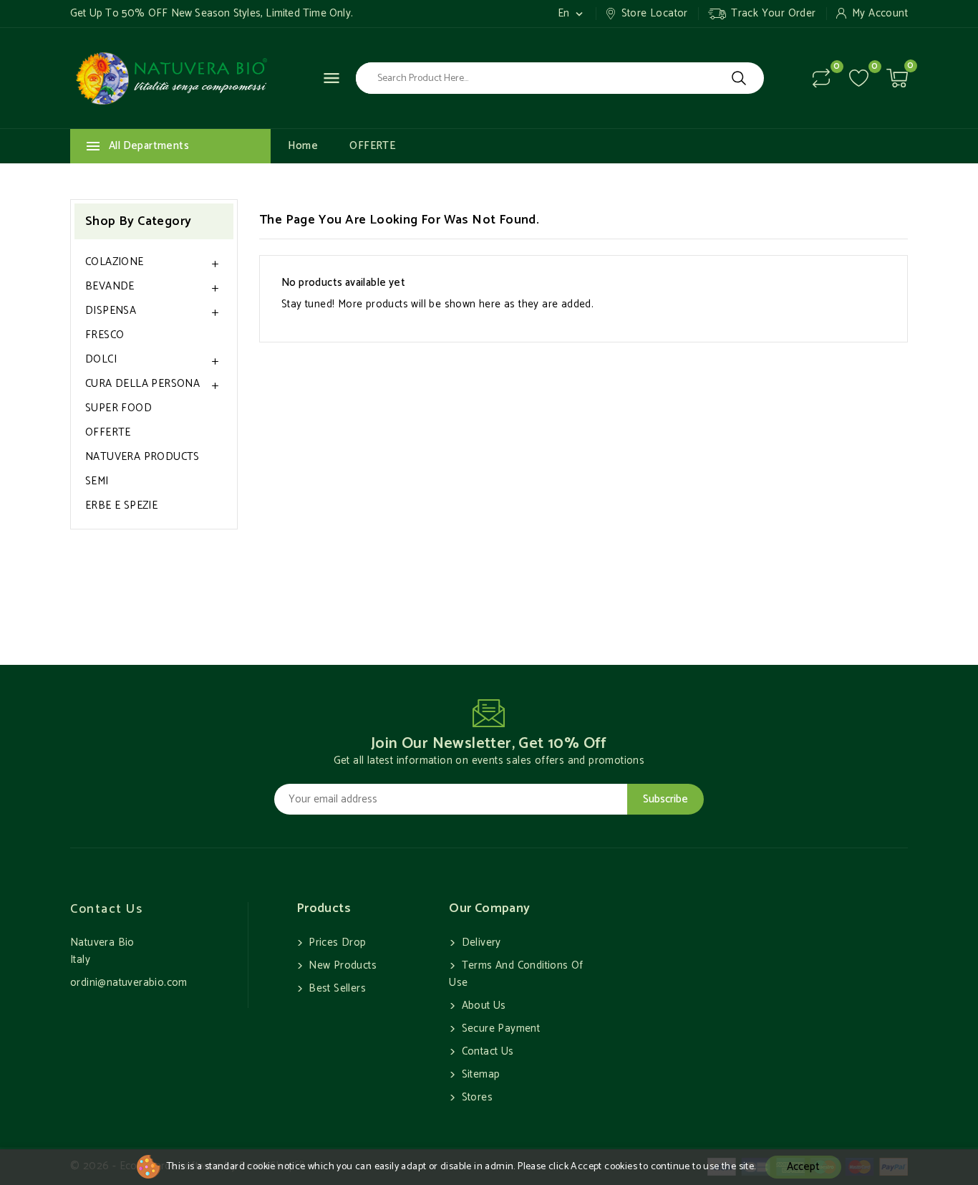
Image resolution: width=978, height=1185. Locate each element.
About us (482, 1005)
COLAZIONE (114, 262)
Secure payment (499, 1028)
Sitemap (479, 1074)
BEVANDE (110, 286)
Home (303, 146)
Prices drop (336, 942)
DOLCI (101, 359)
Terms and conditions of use (516, 974)
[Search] (739, 78)
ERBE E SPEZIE (121, 505)
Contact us (106, 909)
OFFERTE (372, 146)
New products (341, 965)
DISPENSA (110, 311)
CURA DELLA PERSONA (142, 384)
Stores (475, 1097)
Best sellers (336, 988)
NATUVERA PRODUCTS (142, 457)
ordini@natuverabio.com (129, 983)
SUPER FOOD (118, 408)
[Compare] (821, 78)
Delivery (479, 942)
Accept (803, 1167)
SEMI (97, 481)
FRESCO (104, 335)
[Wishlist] (858, 78)
